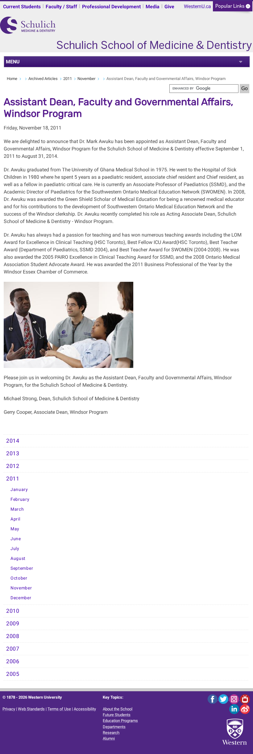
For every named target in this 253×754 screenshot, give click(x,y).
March (17, 509)
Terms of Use (59, 709)
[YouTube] (245, 698)
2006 (12, 661)
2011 (67, 78)
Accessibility (85, 709)
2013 (12, 453)
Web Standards (31, 709)
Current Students (22, 7)
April (15, 519)
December (20, 597)
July (14, 548)
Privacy (8, 709)
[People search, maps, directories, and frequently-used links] (232, 8)
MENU (13, 62)
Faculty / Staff (61, 7)
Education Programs (120, 720)
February (20, 499)
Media (153, 7)
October (18, 578)
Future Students (117, 714)
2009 (12, 623)
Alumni (109, 738)
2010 (12, 611)
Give (169, 7)
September (21, 568)
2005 (12, 674)
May (14, 529)
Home (12, 78)
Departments (114, 726)
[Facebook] (213, 698)
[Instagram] (234, 698)
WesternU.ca (197, 6)
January (19, 489)
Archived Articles (43, 78)
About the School (117, 709)
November (86, 78)
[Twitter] (223, 698)
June (15, 538)
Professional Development (111, 7)
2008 (12, 636)
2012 (12, 466)
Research (111, 732)
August (18, 558)
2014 (12, 441)
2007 (12, 649)
